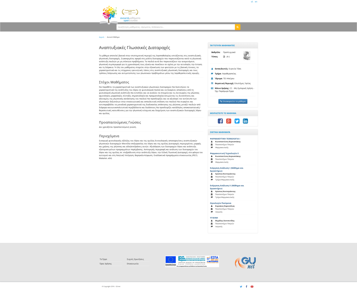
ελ (252, 1)
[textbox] (175, 27)
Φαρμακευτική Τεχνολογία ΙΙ (224, 153)
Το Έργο (103, 259)
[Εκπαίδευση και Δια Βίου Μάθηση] (192, 261)
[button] (237, 27)
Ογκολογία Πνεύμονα (220, 203)
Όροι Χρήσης (106, 263)
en (256, 1)
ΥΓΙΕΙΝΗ (214, 217)
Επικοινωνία (132, 263)
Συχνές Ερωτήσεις (135, 259)
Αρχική (101, 37)
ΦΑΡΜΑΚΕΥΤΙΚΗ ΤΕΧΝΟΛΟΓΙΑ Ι (225, 138)
